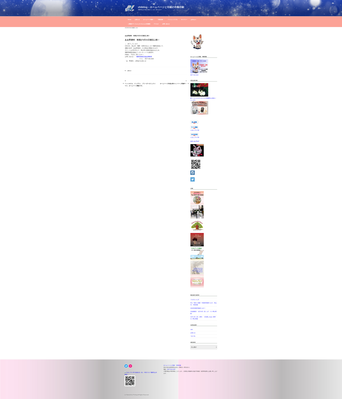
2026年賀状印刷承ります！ (198, 308)
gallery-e (193, 19)
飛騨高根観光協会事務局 (144, 56)
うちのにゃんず (194, 299)
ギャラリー (184, 19)
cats (191, 329)
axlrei (136, 27)
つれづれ (192, 336)
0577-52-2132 (194, 75)
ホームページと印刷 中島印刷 (172, 365)
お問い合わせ (166, 24)
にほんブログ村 (194, 130)
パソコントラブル (173, 19)
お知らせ (137, 19)
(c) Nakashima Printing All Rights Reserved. (137, 395)
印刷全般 (160, 19)
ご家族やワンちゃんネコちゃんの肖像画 (139, 24)
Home (129, 19)
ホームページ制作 (148, 19)
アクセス (156, 24)
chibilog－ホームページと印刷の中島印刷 (161, 7)
